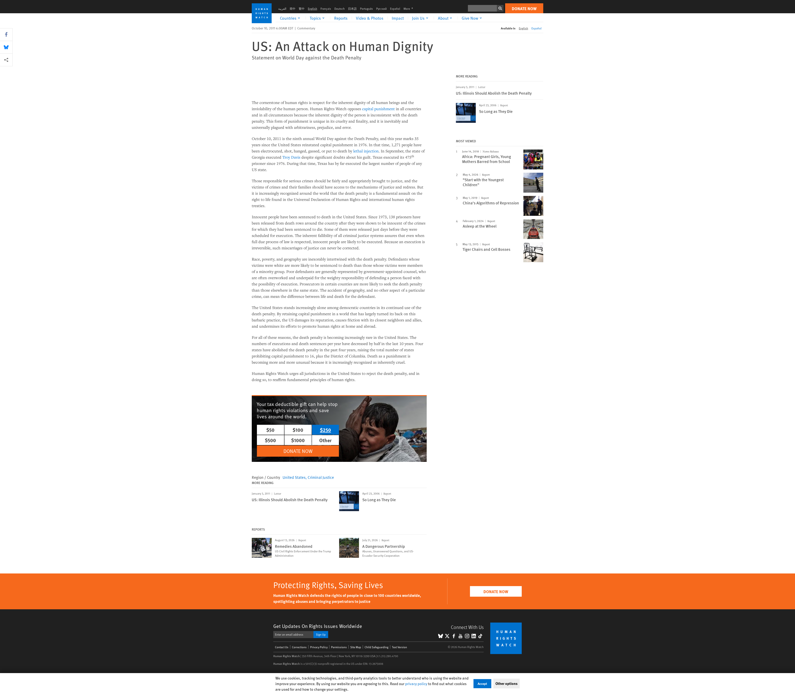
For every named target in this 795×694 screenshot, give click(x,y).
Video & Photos (369, 18)
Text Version (399, 647)
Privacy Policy (319, 647)
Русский (381, 9)
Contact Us (281, 647)
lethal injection (366, 150)
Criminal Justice (321, 477)
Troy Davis (291, 157)
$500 (270, 440)
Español (395, 9)
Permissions (339, 647)
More (410, 9)
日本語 (352, 9)
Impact (398, 18)
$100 (298, 429)
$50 (270, 429)
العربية (282, 9)
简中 (292, 9)
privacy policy (416, 683)
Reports (341, 18)
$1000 (298, 440)
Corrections (299, 647)
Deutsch (339, 9)
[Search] (500, 8)
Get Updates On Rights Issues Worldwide (317, 626)
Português (366, 9)
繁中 (302, 9)
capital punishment (378, 108)
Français (325, 9)
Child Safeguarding (376, 647)
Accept (482, 683)
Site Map (355, 647)
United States (294, 477)
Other (325, 440)
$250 (325, 429)
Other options (506, 683)
